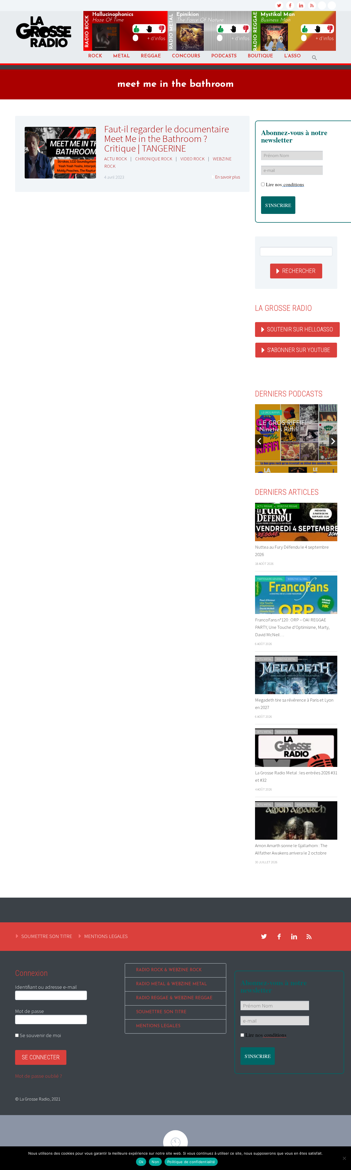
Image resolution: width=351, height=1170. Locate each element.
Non (155, 1162)
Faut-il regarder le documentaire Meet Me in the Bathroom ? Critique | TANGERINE (166, 138)
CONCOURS (186, 56)
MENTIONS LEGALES (106, 936)
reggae (255, 31)
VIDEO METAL (283, 804)
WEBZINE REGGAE (287, 506)
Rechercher (298, 270)
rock (87, 31)
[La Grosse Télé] (322, 5)
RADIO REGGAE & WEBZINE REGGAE (174, 998)
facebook (290, 5)
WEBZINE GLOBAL (298, 579)
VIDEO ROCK (192, 159)
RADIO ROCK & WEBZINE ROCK (169, 970)
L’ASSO (292, 56)
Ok (141, 1162)
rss (312, 5)
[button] (314, 57)
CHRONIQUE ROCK (153, 159)
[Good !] (136, 28)
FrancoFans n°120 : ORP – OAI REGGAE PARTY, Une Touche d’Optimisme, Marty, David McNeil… (292, 627)
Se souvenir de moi (40, 1035)
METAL (121, 56)
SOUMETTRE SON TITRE (46, 936)
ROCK (95, 56)
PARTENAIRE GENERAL (270, 579)
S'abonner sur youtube (298, 350)
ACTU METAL (264, 659)
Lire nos (265, 1034)
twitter (279, 5)
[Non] (344, 1158)
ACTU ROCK (115, 159)
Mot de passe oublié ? (38, 1076)
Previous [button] (259, 441)
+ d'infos (156, 38)
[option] (296, 438)
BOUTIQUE (260, 56)
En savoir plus (227, 177)
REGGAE (151, 56)
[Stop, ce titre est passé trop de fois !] (149, 28)
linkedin (301, 5)
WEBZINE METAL (286, 659)
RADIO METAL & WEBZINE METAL (171, 984)
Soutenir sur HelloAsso (300, 329)
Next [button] (333, 441)
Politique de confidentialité (191, 1162)
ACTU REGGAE (264, 506)
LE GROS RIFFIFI (270, 412)
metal (171, 31)
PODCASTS (224, 56)
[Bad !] (161, 28)
